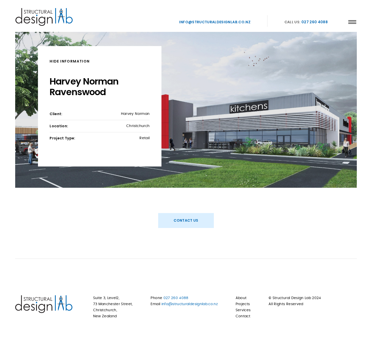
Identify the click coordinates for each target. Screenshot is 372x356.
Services (243, 310)
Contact (243, 316)
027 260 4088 (314, 22)
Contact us (186, 220)
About (241, 298)
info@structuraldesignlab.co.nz (215, 22)
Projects (243, 304)
